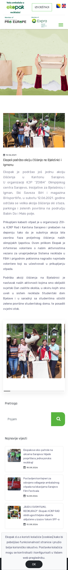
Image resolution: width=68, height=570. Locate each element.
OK (34, 564)
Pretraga (58, 419)
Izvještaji (42, 7)
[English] (64, 6)
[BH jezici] (58, 6)
